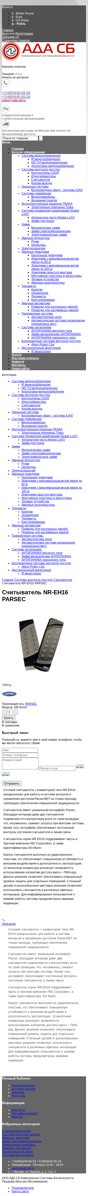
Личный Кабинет (23, 1085)
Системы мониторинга (17, 1155)
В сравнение (11, 725)
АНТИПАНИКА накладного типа (44, 559)
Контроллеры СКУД (35, 398)
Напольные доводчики (37, 477)
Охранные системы (25, 412)
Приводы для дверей (16, 1148)
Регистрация (24, 33)
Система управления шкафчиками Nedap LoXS (44, 436)
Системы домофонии (27, 419)
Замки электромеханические (41, 453)
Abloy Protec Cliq (33, 566)
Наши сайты (21, 368)
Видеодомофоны (33, 422)
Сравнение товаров (16, 40)
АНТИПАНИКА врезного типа (42, 553)
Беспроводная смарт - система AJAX (47, 415)
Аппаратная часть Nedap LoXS (43, 439)
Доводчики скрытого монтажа (42, 494)
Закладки (18, 1092)
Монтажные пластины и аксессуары (47, 498)
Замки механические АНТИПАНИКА (46, 556)
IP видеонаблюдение (36, 384)
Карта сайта (20, 1191)
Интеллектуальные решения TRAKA (37, 429)
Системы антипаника (27, 549)
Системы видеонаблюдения (31, 381)
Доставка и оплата (25, 358)
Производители (23, 1188)
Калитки (27, 511)
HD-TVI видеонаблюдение (40, 388)
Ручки (25, 463)
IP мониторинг (31, 573)
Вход (5, 33)
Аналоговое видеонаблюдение (43, 391)
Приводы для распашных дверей (45, 529)
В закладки (9, 722)
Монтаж (17, 1117)
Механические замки (36, 450)
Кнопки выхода (32, 408)
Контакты (18, 365)
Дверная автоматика (26, 525)
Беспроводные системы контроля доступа (41, 563)
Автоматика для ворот (17, 1151)
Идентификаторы (34, 402)
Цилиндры (29, 467)
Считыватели (31, 405)
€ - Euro (17, 17)
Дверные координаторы (38, 505)
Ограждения (30, 515)
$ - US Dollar (20, 20)
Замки (16, 446)
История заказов (23, 1089)
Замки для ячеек (33, 443)
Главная (7, 30)
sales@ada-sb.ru (23, 1168)
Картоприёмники (33, 522)
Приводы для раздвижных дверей (45, 532)
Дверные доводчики (25, 474)
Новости (18, 361)
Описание (9, 924)
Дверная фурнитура (26, 460)
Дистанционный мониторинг (31, 570)
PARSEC (31, 704)
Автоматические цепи (37, 539)
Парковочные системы (27, 535)
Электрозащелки (23, 470)
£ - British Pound (23, 13)
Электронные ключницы (19, 1144)
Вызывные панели (34, 426)
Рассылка (18, 1095)
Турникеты (19, 508)
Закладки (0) (10, 37)
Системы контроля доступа (31, 395)
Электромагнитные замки (39, 456)
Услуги (17, 354)
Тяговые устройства (35, 501)
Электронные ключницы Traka (43, 432)
